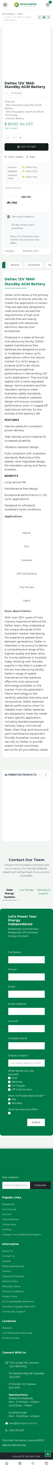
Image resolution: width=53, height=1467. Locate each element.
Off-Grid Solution (22, 1089)
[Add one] (20, 137)
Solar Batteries (10, 1219)
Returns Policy (10, 1281)
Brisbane (7, 1327)
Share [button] (32, 157)
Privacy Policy (9, 1296)
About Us (7, 1251)
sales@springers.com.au (23, 1423)
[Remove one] (8, 137)
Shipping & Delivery (13, 1276)
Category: (10, 251)
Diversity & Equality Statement (18, 1306)
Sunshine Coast (12, 177)
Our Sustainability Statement (18, 1301)
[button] (26, 147)
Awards (6, 1261)
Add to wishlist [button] (15, 157)
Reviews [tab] (15, 265)
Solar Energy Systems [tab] (9, 893)
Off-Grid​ (6, 1214)
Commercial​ (9, 1209)
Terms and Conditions (22, 216)
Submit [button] (36, 1122)
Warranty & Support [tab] (43, 892)
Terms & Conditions (13, 1291)
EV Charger (18, 1085)
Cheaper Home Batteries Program (21, 1234)
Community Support (13, 1311)
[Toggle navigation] (5, 5)
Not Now (17, 1103)
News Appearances (13, 1266)
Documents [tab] (34, 265)
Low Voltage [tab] (26, 890)
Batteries (17, 1081)
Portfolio (7, 1229)
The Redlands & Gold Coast (17, 1333)
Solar (15, 1078)
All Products (8, 14)
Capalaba (12, 171)
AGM (20, 14)
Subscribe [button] (40, 1185)
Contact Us (8, 1256)
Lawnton (12, 167)
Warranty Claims (11, 1286)
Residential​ (8, 1204)
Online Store (9, 1224)
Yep (14, 1099)
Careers (6, 1271)
